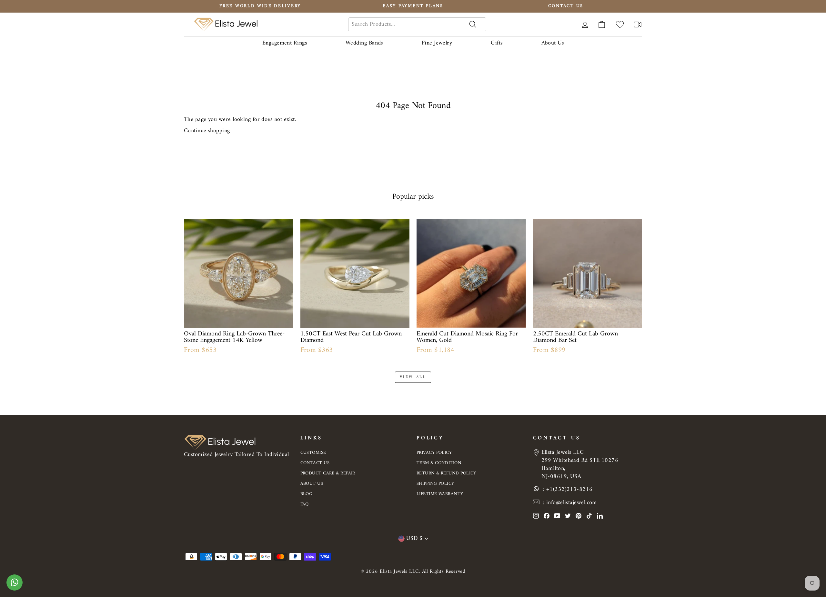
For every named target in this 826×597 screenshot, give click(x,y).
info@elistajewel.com (571, 503)
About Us (552, 43)
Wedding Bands (364, 43)
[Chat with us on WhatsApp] (14, 585)
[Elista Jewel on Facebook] (546, 516)
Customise (313, 453)
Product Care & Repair (327, 473)
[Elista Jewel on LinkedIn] (600, 516)
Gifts (496, 43)
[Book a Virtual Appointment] (637, 24)
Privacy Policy (434, 453)
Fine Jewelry (437, 43)
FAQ (304, 504)
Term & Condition (439, 463)
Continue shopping (207, 131)
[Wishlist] (620, 24)
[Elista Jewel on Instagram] (536, 516)
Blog (306, 494)
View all (413, 377)
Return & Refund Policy (446, 473)
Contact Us (315, 463)
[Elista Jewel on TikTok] (589, 516)
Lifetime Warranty (440, 494)
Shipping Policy (435, 484)
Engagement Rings (284, 43)
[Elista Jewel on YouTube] (557, 516)
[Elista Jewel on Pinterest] (578, 516)
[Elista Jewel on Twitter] (568, 516)
